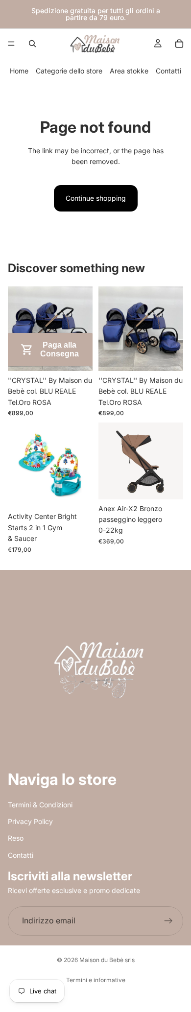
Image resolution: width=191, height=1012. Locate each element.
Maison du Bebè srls (107, 960)
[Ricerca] (32, 43)
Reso (16, 838)
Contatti (168, 71)
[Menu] (11, 43)
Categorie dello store (69, 71)
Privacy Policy (30, 821)
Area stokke (129, 71)
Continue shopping (96, 198)
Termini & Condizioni (40, 804)
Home (19, 71)
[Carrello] (179, 43)
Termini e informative (95, 980)
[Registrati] (168, 920)
